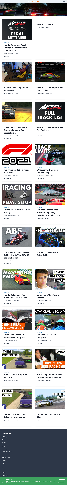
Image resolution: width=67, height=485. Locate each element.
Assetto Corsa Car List (47, 24)
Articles (3, 436)
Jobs (3, 439)
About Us (4, 461)
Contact (3, 463)
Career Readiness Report (7, 452)
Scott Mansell (8, 53)
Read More (7, 56)
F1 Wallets (4, 460)
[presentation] (17, 29)
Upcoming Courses (6, 449)
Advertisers (4, 470)
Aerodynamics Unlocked (7, 451)
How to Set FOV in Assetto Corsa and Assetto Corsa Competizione (15, 130)
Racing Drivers (5, 440)
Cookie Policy (5, 475)
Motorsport (4, 437)
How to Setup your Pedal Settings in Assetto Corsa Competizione (15, 48)
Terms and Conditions (6, 474)
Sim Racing (6, 42)
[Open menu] (64, 1)
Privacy (3, 472)
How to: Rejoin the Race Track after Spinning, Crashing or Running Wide (48, 212)
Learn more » (8, 482)
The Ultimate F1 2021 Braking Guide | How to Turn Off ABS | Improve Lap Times (17, 255)
